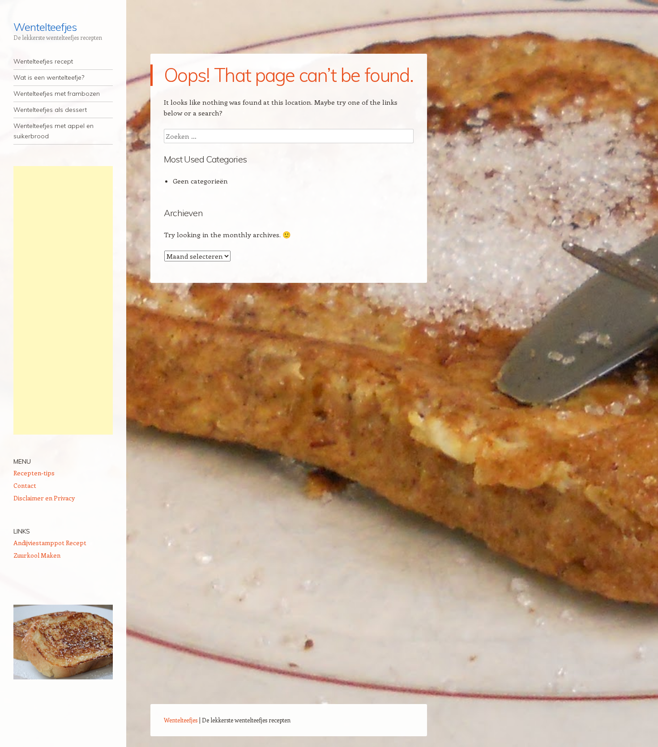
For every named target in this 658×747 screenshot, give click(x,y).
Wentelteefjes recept (43, 61)
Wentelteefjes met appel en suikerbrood (53, 131)
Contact (24, 485)
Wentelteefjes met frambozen (56, 94)
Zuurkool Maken (36, 555)
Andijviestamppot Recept (49, 542)
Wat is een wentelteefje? (48, 77)
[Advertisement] (63, 300)
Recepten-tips (34, 473)
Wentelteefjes (45, 27)
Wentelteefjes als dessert (50, 110)
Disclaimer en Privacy (44, 498)
